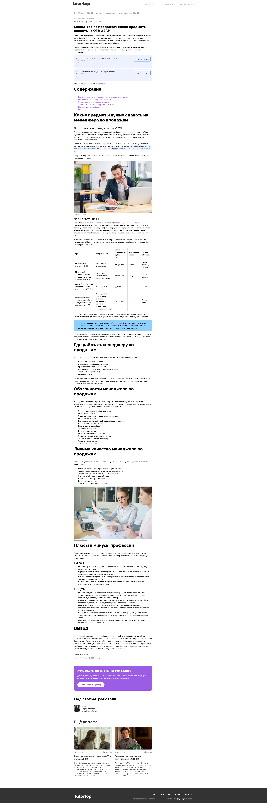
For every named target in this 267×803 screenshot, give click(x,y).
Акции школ (169, 4)
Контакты (165, 795)
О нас (155, 795)
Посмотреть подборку (91, 685)
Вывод (81, 110)
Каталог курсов (151, 4)
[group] (93, 752)
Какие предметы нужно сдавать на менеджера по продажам (103, 97)
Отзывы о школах (187, 4)
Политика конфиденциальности (179, 799)
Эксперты (183, 795)
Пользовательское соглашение (146, 799)
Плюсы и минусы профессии (89, 107)
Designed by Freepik (80, 214)
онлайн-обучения (115, 323)
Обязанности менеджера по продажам (94, 102)
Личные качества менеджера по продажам (96, 105)
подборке (101, 84)
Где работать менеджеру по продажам (94, 100)
